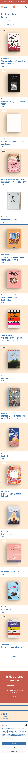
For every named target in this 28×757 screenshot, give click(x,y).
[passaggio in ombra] (13, 359)
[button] (25, 725)
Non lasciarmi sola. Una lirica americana (12, 142)
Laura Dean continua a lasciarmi (14, 181)
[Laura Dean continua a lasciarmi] (14, 163)
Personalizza (14, 751)
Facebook (5, 716)
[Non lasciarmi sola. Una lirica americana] (14, 123)
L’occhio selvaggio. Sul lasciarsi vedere (13, 102)
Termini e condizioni (17, 755)
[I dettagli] (14, 437)
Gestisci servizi (14, 739)
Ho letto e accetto (14, 691)
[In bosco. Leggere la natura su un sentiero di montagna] (14, 397)
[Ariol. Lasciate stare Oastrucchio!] (14, 279)
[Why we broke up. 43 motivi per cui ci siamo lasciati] (14, 42)
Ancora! (14, 656)
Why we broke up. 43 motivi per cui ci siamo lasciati (13, 62)
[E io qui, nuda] (14, 515)
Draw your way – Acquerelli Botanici (11, 494)
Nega (14, 747)
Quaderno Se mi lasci (9, 219)
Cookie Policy (9, 755)
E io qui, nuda (6, 533)
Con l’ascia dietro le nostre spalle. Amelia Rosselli (11, 338)
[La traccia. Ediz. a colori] (13, 553)
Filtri (8, 25)
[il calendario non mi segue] (14, 628)
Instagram (5, 718)
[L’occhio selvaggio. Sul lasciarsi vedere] (14, 82)
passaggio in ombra (9, 377)
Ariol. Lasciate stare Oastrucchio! (9, 298)
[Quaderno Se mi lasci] (14, 201)
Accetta (14, 743)
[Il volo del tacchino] (14, 590)
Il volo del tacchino (8, 609)
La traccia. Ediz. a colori (10, 571)
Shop (6, 20)
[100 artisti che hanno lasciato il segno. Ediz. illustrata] (14, 238)
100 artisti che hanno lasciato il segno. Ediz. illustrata (13, 258)
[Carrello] (26, 7)
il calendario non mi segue (11, 647)
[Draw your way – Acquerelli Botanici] (14, 475)
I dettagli (4, 455)
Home (2, 20)
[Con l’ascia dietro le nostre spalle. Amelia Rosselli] (14, 319)
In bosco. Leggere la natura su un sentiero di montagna (13, 416)
